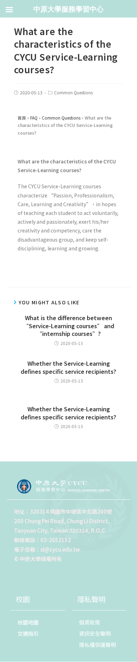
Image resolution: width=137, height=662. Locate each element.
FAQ (34, 118)
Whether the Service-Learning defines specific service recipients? (68, 367)
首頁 (22, 118)
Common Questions (73, 92)
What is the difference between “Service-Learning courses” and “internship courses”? (68, 325)
